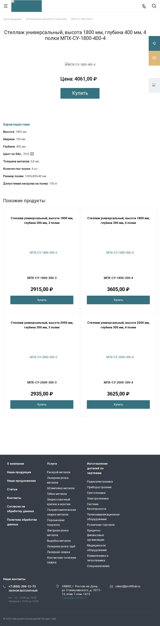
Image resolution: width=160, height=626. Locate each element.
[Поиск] (154, 6)
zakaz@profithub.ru (74, 598)
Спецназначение (98, 566)
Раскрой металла (58, 472)
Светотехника (96, 493)
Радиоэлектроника (100, 481)
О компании (15, 463)
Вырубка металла (59, 540)
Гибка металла (57, 494)
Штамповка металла (61, 488)
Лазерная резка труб (61, 546)
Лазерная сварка (58, 552)
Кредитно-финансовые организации (95, 535)
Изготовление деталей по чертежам (97, 468)
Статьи (12, 489)
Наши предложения (21, 481)
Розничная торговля (101, 525)
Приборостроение (99, 487)
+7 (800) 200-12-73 (22, 586)
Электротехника (98, 498)
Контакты (14, 498)
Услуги (52, 463)
